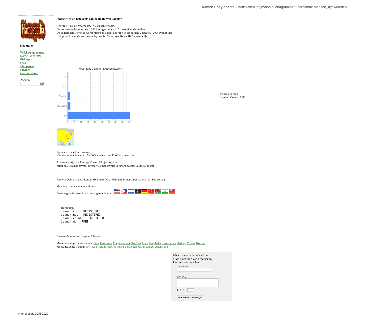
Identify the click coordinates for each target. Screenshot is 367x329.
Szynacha (91, 246)
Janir (96, 243)
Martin (141, 246)
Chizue (191, 243)
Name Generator (30, 56)
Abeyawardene (122, 243)
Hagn (133, 246)
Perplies (111, 246)
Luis (119, 246)
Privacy (25, 69)
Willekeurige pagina (32, 52)
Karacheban (169, 243)
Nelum (102, 246)
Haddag (181, 243)
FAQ (23, 62)
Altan (145, 243)
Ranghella (155, 243)
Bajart (126, 246)
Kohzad (200, 243)
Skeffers (136, 243)
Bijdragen (26, 59)
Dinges (150, 246)
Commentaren (29, 73)
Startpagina (27, 66)
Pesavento (106, 243)
